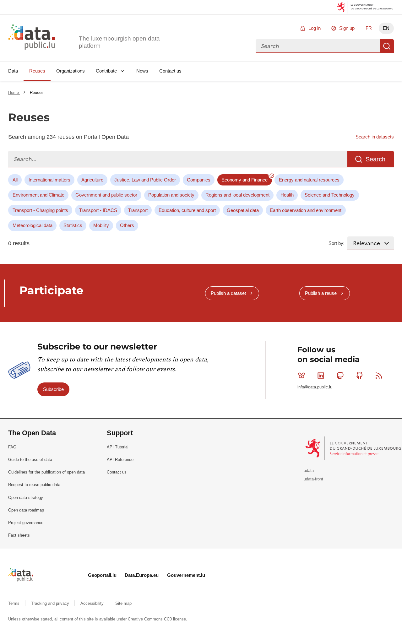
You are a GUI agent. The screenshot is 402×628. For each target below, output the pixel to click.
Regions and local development (237, 195)
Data (13, 70)
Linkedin (321, 375)
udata (309, 470)
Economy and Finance (244, 179)
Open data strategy (25, 497)
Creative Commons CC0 (150, 619)
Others (127, 225)
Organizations (70, 70)
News (142, 70)
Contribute (106, 70)
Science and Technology (330, 195)
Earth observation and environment (305, 210)
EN (386, 28)
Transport (138, 210)
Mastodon (340, 375)
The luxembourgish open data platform (119, 42)
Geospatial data (243, 210)
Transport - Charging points (40, 210)
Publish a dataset (228, 293)
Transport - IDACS (98, 210)
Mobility (101, 225)
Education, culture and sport (187, 210)
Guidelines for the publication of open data (46, 472)
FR (369, 28)
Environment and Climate (38, 195)
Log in (314, 28)
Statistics (72, 225)
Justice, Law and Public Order (145, 179)
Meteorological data (32, 225)
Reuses (37, 70)
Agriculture (92, 179)
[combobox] (318, 46)
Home (14, 92)
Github (360, 375)
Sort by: (337, 243)
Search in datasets (375, 136)
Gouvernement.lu (186, 575)
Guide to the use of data (30, 459)
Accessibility (92, 603)
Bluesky (301, 375)
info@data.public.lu (314, 387)
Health (287, 195)
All (15, 179)
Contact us (170, 70)
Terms (14, 603)
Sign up (347, 28)
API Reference (120, 459)
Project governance (25, 522)
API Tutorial (117, 447)
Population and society (171, 195)
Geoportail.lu (102, 575)
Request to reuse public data (34, 484)
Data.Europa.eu (142, 575)
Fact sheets (19, 535)
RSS (379, 375)
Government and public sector (106, 195)
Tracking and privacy (50, 603)
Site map (123, 603)
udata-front (313, 479)
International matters (49, 179)
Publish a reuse (321, 293)
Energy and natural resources (309, 179)
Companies (198, 179)
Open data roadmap (26, 510)
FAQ (12, 447)
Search (387, 46)
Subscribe (53, 389)
